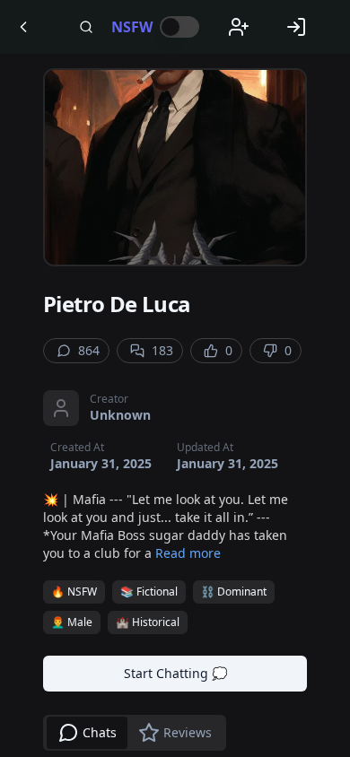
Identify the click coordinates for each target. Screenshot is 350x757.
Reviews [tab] (187, 732)
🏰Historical (147, 622)
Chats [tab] (100, 732)
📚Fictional (149, 591)
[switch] (179, 27)
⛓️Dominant (234, 591)
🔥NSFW (74, 591)
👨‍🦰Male (71, 622)
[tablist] (134, 733)
